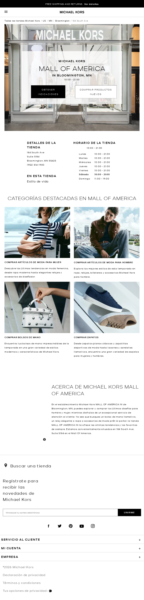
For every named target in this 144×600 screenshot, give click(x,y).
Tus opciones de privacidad (25, 590)
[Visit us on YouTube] (82, 529)
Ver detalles (91, 4)
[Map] (26, 406)
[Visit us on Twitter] (60, 529)
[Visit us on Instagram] (93, 529)
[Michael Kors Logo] (72, 12)
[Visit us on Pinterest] (71, 529)
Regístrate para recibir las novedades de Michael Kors (20, 490)
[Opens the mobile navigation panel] (6, 12)
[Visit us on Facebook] (48, 529)
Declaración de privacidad (24, 575)
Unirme (129, 512)
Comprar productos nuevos (96, 91)
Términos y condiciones (22, 583)
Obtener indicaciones (48, 91)
